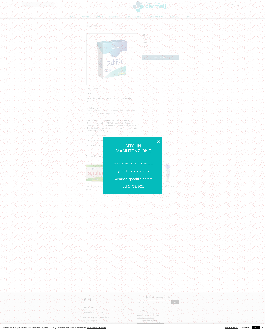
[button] (158, 141)
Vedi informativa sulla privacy (96, 328)
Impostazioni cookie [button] (231, 328)
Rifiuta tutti (245, 328)
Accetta (255, 328)
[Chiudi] (262, 327)
